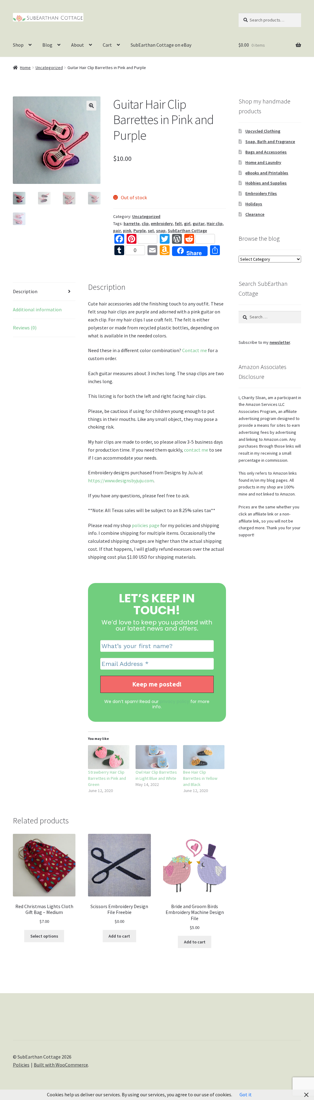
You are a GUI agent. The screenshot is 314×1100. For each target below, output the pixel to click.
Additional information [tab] (37, 309)
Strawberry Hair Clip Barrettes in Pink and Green (107, 778)
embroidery (162, 223)
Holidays (253, 204)
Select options (44, 936)
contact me (196, 450)
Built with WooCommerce (61, 1065)
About (77, 45)
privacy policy (174, 701)
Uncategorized (49, 67)
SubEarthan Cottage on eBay (161, 45)
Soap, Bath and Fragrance (270, 141)
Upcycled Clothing (262, 131)
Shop (18, 45)
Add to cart (119, 936)
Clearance (254, 214)
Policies (21, 1065)
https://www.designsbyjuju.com (121, 480)
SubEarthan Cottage (187, 230)
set (151, 230)
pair (117, 230)
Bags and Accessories (266, 152)
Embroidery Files (261, 193)
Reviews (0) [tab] (24, 328)
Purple (139, 230)
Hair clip (215, 223)
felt (178, 223)
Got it (245, 1094)
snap (161, 230)
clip (145, 223)
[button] (91, 106)
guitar (199, 223)
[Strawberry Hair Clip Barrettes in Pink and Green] (108, 757)
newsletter (280, 342)
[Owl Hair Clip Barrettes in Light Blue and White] (156, 757)
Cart (107, 45)
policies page (145, 525)
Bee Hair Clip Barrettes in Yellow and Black (200, 778)
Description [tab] (25, 291)
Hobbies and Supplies (266, 183)
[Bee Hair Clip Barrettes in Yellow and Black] (203, 757)
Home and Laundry (263, 162)
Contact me (194, 350)
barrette (132, 223)
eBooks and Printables (266, 173)
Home (25, 67)
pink (127, 230)
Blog (47, 45)
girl (187, 223)
